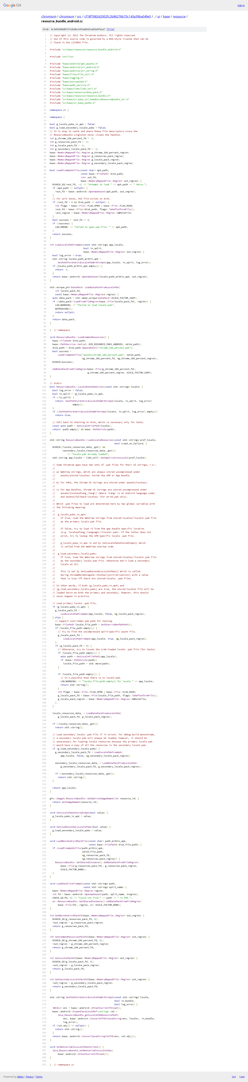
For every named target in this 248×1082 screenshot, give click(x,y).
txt (234, 1076)
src (79, 16)
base (166, 16)
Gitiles (20, 1076)
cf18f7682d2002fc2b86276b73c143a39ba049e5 (117, 16)
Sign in (241, 5)
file (110, 29)
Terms (39, 1076)
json (242, 1076)
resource (179, 16)
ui (158, 16)
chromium (48, 16)
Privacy (29, 1076)
